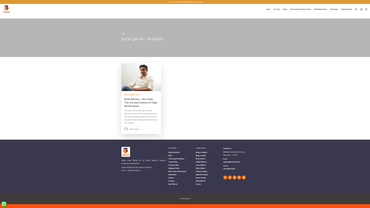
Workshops (334, 9)
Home (268, 9)
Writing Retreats (346, 9)
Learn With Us (201, 165)
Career (198, 184)
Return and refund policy (177, 171)
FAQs (170, 155)
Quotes (171, 178)
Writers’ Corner (135, 94)
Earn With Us (173, 184)
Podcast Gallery (201, 171)
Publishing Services (320, 9)
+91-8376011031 (229, 169)
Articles (126, 94)
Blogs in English (201, 152)
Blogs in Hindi (201, 155)
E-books (171, 181)
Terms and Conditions (176, 159)
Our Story (276, 9)
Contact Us (227, 148)
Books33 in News (202, 175)
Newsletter (172, 175)
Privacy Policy (173, 165)
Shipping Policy (173, 168)
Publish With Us (201, 162)
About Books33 (174, 152)
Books (285, 9)
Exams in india (201, 178)
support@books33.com (231, 162)
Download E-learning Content (300, 9)
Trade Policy (173, 162)
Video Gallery (200, 168)
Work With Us (201, 181)
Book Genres (200, 159)
